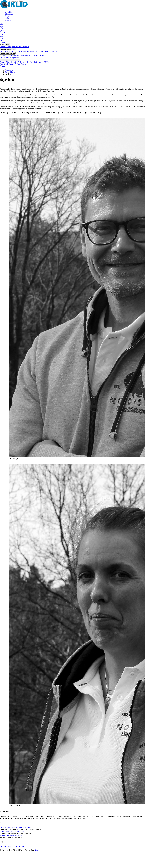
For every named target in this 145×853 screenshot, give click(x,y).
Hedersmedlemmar (32, 51)
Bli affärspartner (24, 56)
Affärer (8, 53)
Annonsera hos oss (37, 56)
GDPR (46, 62)
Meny (2, 29)
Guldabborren (44, 51)
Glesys (36, 850)
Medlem (7, 18)
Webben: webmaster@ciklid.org (11, 835)
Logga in (3, 32)
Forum (7, 16)
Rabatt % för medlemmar (9, 56)
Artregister (8, 12)
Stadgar (2, 62)
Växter (23, 64)
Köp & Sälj (4, 64)
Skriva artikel (38, 62)
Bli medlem (4, 51)
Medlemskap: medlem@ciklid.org (12, 831)
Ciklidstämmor (5, 58)
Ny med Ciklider (15, 64)
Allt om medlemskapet (17, 51)
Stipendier (9, 62)
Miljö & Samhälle (20, 62)
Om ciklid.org (9, 72)
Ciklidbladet (9, 14)
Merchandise (54, 51)
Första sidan (9, 70)
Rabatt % (8, 20)
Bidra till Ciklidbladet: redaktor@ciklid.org (15, 827)
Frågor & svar (16, 58)
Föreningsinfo (10, 60)
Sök (2, 25)
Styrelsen (30, 62)
